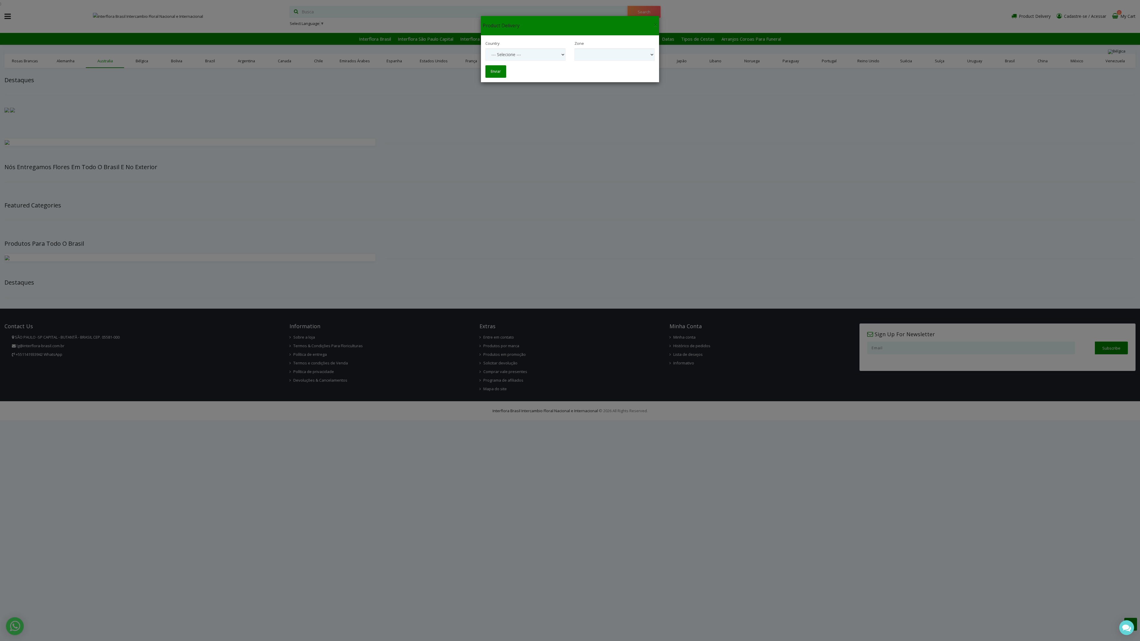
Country (492, 43)
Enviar (496, 71)
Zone (579, 43)
